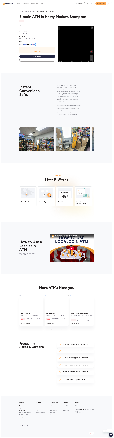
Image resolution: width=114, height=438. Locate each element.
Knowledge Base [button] (34, 3)
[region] (76, 44)
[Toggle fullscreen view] (92, 28)
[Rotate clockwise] (92, 51)
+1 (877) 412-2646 (23, 33)
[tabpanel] (56, 198)
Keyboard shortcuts (71, 61)
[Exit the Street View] (59, 28)
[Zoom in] (91, 56)
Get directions (38, 56)
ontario (27, 11)
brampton (32, 11)
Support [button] (42, 3)
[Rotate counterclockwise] (90, 51)
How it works (37, 60)
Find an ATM (89, 3)
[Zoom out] (91, 59)
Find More (56, 328)
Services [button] (18, 3)
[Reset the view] (91, 51)
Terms (87, 61)
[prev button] (54, 209)
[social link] (20, 426)
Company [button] (25, 3)
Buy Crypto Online (101, 3)
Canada (22, 11)
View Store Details (25, 323)
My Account (80, 3)
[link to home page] (8, 4)
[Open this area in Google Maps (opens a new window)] (60, 61)
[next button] (58, 209)
